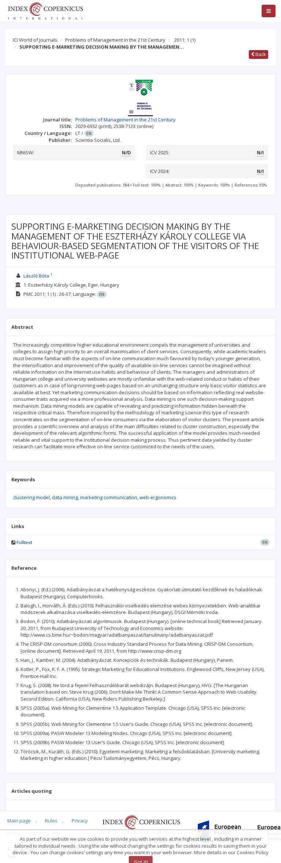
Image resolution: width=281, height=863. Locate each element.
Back (260, 54)
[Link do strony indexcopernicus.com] (141, 823)
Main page (19, 820)
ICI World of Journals (35, 40)
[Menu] (269, 11)
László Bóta (36, 275)
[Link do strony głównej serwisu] (45, 10)
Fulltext (24, 542)
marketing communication (108, 497)
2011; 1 (184, 40)
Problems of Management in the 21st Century (115, 40)
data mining (65, 497)
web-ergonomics (157, 497)
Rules (51, 820)
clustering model (31, 497)
